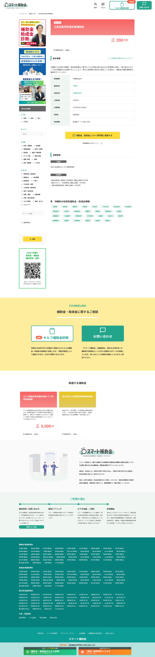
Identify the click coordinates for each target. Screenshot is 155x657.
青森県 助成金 (35, 571)
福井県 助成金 (121, 574)
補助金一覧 (32, 13)
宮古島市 (117, 207)
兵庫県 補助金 (23, 557)
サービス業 (27, 156)
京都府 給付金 (107, 600)
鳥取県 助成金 (60, 580)
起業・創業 (27, 194)
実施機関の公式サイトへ (91, 143)
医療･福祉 (38, 156)
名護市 (66, 220)
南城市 (120, 216)
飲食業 (26, 153)
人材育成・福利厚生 (30, 188)
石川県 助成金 (108, 574)
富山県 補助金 (96, 551)
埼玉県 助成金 (35, 574)
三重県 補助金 (83, 554)
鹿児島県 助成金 (24, 586)
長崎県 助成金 (83, 583)
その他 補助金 (59, 563)
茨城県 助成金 (107, 571)
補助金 (67, 50)
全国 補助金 (48, 563)
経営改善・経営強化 (30, 174)
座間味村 (108, 211)
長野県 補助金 (35, 554)
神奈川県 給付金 (72, 597)
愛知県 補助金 (71, 554)
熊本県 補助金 (95, 560)
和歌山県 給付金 (48, 603)
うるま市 (105, 207)
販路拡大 (26, 177)
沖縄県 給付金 (36, 609)
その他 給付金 (59, 609)
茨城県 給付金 (107, 594)
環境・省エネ (39, 201)
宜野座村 (77, 211)
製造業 (38, 146)
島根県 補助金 (72, 557)
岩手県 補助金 (47, 548)
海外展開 (36, 177)
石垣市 (65, 207)
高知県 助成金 (47, 583)
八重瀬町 (67, 216)
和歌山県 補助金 (48, 557)
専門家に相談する (94, 135)
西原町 (75, 207)
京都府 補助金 (107, 554)
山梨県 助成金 (23, 577)
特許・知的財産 (28, 191)
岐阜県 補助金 (47, 554)
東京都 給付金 (59, 597)
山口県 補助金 (108, 557)
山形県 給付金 (83, 594)
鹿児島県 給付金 (24, 609)
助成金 (75, 434)
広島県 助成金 (96, 580)
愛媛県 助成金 (35, 583)
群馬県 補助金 (23, 551)
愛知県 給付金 (71, 600)
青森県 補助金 (35, 548)
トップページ (23, 13)
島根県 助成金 (72, 580)
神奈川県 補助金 (72, 551)
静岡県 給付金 (59, 600)
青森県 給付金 (35, 594)
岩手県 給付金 (47, 594)
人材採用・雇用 (28, 184)
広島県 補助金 (96, 557)
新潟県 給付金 (84, 597)
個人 (39, 118)
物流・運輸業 (28, 146)
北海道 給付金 (23, 594)
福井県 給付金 (121, 597)
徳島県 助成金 (121, 580)
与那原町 (77, 220)
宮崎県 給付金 (119, 606)
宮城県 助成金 (59, 571)
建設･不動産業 (36, 153)
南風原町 (56, 220)
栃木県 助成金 (119, 571)
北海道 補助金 (23, 548)
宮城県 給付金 (59, 594)
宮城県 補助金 (59, 548)
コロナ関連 (27, 201)
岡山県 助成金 (84, 580)
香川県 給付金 (23, 606)
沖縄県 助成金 (36, 586)
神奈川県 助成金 (72, 574)
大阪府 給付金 (119, 600)
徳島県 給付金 (121, 603)
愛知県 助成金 (71, 577)
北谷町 (94, 207)
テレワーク (27, 205)
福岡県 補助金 (59, 560)
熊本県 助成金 (95, 583)
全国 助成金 (48, 586)
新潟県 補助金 (84, 551)
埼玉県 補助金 (35, 551)
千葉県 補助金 (47, 551)
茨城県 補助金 (107, 548)
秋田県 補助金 (71, 548)
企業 (25, 118)
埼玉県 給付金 (35, 597)
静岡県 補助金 (59, 554)
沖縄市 (55, 207)
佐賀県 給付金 (71, 606)
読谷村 (110, 216)
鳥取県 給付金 (60, 603)
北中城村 (90, 216)
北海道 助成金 (23, 571)
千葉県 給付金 (47, 597)
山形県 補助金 (83, 548)
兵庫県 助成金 (23, 580)
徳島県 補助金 (121, 557)
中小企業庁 (32, 618)
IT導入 (35, 181)
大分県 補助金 (107, 560)
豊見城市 (79, 216)
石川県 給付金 (108, 597)
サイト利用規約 (52, 633)
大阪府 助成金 (119, 577)
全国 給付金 (48, 609)
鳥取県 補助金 (60, 557)
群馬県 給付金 (23, 597)
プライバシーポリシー (68, 633)
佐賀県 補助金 (71, 560)
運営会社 (41, 633)
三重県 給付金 (83, 600)
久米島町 (128, 207)
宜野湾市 (56, 211)
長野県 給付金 (35, 600)
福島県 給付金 (95, 594)
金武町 (97, 220)
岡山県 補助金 (84, 557)
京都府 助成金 (107, 577)
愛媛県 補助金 (35, 560)
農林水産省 (53, 618)
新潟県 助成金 (84, 574)
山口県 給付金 (108, 603)
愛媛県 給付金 (35, 606)
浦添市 (107, 220)
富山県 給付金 (96, 597)
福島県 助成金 (95, 571)
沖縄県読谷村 (59, 50)
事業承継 (37, 194)
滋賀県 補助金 (95, 554)
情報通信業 (27, 149)
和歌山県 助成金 (48, 580)
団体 (32, 118)
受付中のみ (27, 222)
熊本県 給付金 (95, 606)
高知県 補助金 (47, 560)
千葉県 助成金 (47, 574)
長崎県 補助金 (83, 560)
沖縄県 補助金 (36, 563)
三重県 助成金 (83, 577)
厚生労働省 (43, 618)
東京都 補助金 (59, 551)
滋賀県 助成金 (95, 577)
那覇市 (88, 211)
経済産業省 (22, 618)
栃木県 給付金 (119, 594)
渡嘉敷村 (56, 216)
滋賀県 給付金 (95, 600)
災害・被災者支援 (29, 198)
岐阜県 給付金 (47, 600)
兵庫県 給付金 (23, 603)
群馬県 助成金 (23, 574)
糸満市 (119, 211)
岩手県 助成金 (47, 571)
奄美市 (88, 220)
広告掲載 (82, 633)
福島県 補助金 (95, 548)
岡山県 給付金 (84, 603)
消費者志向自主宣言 (95, 633)
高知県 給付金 (47, 606)
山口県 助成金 (108, 580)
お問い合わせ (109, 633)
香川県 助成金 (23, 583)
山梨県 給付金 (23, 600)
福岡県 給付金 (59, 606)
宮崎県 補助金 (119, 560)
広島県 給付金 (96, 603)
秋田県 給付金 (71, 594)
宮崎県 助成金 (119, 583)
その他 (26, 122)
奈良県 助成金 (35, 580)
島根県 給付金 (72, 603)
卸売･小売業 (38, 149)
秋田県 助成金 (71, 571)
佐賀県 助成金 (71, 583)
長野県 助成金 (35, 577)
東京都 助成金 (59, 574)
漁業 (35, 159)
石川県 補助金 (108, 551)
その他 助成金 (59, 586)
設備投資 (26, 181)
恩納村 (97, 211)
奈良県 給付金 (35, 603)
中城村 (66, 211)
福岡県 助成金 (59, 583)
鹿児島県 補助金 (24, 563)
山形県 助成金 (83, 571)
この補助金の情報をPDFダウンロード (121, 58)
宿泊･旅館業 (27, 163)
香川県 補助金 (23, 560)
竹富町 (85, 207)
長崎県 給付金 (83, 606)
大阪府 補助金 (119, 554)
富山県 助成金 (96, 574)
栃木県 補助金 (119, 548)
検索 (33, 239)
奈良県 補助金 (35, 557)
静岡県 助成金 (59, 577)
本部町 (100, 216)
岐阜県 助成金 (47, 577)
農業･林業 (27, 159)
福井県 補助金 (121, 551)
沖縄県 (75, 86)
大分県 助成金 (107, 583)
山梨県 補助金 (23, 554)
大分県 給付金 (107, 606)
